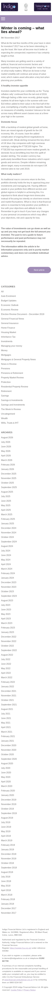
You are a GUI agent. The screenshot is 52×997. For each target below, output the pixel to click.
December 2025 (8, 474)
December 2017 (8, 908)
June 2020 (6, 772)
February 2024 (8, 573)
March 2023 (6, 623)
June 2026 (6, 446)
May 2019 (5, 831)
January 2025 (7, 523)
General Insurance (10, 323)
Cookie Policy (16, 990)
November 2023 (8, 587)
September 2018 (9, 867)
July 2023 (5, 605)
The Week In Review (11, 409)
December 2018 (8, 854)
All (2, 291)
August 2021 (7, 709)
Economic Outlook (9, 305)
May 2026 (5, 451)
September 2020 (9, 759)
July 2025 (5, 496)
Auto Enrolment (8, 296)
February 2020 (8, 791)
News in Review (9, 364)
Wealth (4, 418)
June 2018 (6, 881)
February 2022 (8, 682)
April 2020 (6, 781)
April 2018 (6, 890)
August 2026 (7, 437)
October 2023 (7, 591)
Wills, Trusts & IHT (10, 423)
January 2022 (7, 686)
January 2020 (7, 795)
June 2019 (6, 827)
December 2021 (8, 691)
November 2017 (8, 913)
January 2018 (7, 904)
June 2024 (6, 555)
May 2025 (5, 505)
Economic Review (9, 310)
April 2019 (6, 836)
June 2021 (6, 718)
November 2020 (8, 750)
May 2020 (5, 777)
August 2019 (7, 818)
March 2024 (6, 569)
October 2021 (7, 700)
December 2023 (8, 582)
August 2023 (7, 600)
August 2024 (7, 546)
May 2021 (5, 723)
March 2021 (6, 732)
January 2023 (7, 632)
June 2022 (6, 664)
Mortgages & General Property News (18, 359)
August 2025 (7, 492)
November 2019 (8, 804)
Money (4, 350)
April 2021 (6, 727)
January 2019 (7, 849)
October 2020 (7, 754)
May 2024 (5, 560)
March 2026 (6, 460)
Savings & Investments (12, 400)
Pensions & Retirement (12, 373)
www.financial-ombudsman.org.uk (18, 980)
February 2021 (8, 736)
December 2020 (8, 745)
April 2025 (6, 510)
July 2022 (5, 659)
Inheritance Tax (8, 337)
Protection (6, 382)
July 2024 (5, 551)
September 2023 (9, 596)
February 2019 (8, 845)
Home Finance (8, 328)
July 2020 (5, 768)
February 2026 (8, 465)
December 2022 (8, 637)
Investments (6, 341)
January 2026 (7, 469)
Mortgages (6, 355)
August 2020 (7, 763)
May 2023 (5, 614)
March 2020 (6, 786)
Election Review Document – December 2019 (22, 314)
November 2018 (8, 858)
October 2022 (7, 646)
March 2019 (6, 840)
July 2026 (5, 442)
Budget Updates (8, 300)
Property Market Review (12, 377)
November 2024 (8, 532)
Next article (39, 270)
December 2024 (8, 528)
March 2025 (6, 514)
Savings (5, 396)
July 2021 (5, 714)
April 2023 (6, 618)
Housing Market (8, 332)
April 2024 (6, 564)
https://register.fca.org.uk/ (20, 948)
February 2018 (8, 899)
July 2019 (5, 822)
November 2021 (8, 695)
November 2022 (8, 641)
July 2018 (5, 877)
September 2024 (9, 542)
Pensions (5, 368)
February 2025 (8, 519)
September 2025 (9, 487)
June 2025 (6, 501)
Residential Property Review (14, 387)
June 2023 (6, 609)
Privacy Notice (30, 990)
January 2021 (7, 741)
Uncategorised (8, 414)
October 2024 (7, 537)
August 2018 (7, 872)
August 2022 (7, 655)
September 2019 (9, 813)
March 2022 (6, 677)
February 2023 (8, 628)
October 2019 (7, 809)
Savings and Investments (13, 405)
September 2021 (9, 705)
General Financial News (12, 319)
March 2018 (6, 895)
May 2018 (5, 886)
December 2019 (8, 800)
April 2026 (6, 455)
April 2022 (6, 673)
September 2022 (9, 650)
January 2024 (7, 578)
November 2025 (8, 478)
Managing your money (11, 346)
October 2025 (7, 483)
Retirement (6, 391)
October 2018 (7, 863)
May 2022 (5, 668)
